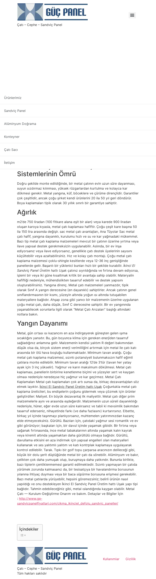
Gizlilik (131, 559)
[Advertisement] (78, 57)
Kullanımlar (111, 559)
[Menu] (132, 15)
